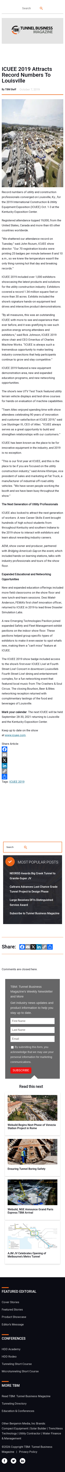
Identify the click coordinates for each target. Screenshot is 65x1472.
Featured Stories (12, 1309)
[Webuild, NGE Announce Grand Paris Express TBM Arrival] (33, 1192)
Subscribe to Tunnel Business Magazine (34, 913)
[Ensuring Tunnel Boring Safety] (33, 1152)
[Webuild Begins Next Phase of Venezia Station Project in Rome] (33, 1108)
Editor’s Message (13, 1324)
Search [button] (41, 8)
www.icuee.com (15, 735)
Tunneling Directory (14, 1403)
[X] (32, 760)
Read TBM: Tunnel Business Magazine (26, 1396)
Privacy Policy (28, 1452)
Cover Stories (10, 1302)
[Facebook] (32, 749)
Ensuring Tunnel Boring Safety (26, 1169)
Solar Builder (38, 1428)
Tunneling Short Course (17, 1364)
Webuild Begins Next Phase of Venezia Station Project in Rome (32, 1126)
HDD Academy (11, 1349)
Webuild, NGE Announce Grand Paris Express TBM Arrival (30, 1211)
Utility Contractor (30, 1433)
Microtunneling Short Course (20, 1371)
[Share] (32, 776)
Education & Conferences (18, 1411)
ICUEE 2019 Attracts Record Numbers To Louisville (27, 75)
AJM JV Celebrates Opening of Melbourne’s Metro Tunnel (27, 1255)
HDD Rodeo (9, 1356)
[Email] (32, 754)
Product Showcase (14, 1317)
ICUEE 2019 (16, 782)
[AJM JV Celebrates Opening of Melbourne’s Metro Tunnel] (33, 1236)
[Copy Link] (32, 771)
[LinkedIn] (32, 765)
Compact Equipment (15, 1428)
